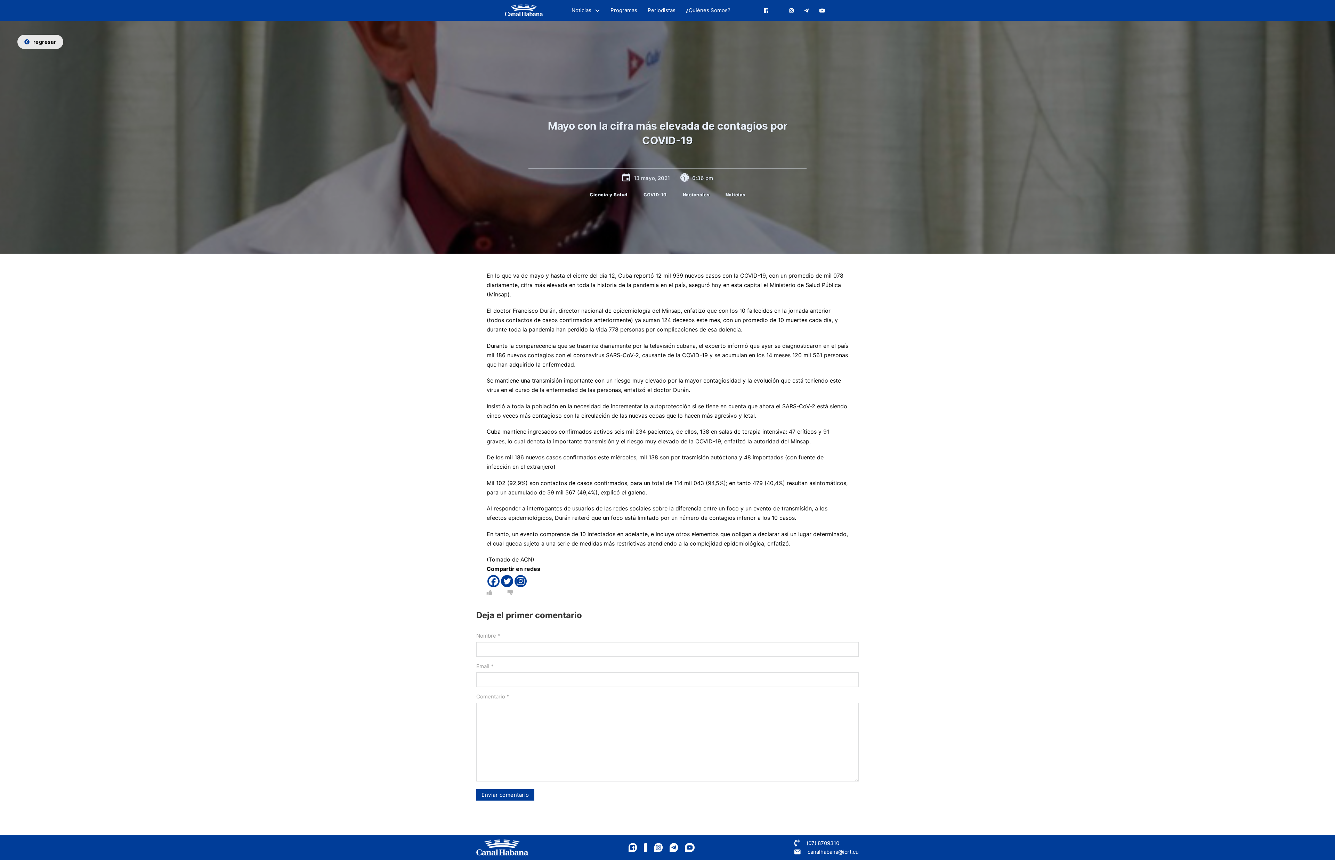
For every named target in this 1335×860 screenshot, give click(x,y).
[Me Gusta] (489, 592)
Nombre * (488, 635)
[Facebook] (493, 581)
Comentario (492, 696)
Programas (623, 10)
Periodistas (661, 10)
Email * (485, 666)
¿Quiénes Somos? (708, 10)
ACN (526, 559)
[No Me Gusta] (510, 592)
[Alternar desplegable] (597, 10)
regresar (44, 42)
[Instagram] (521, 581)
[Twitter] (507, 581)
